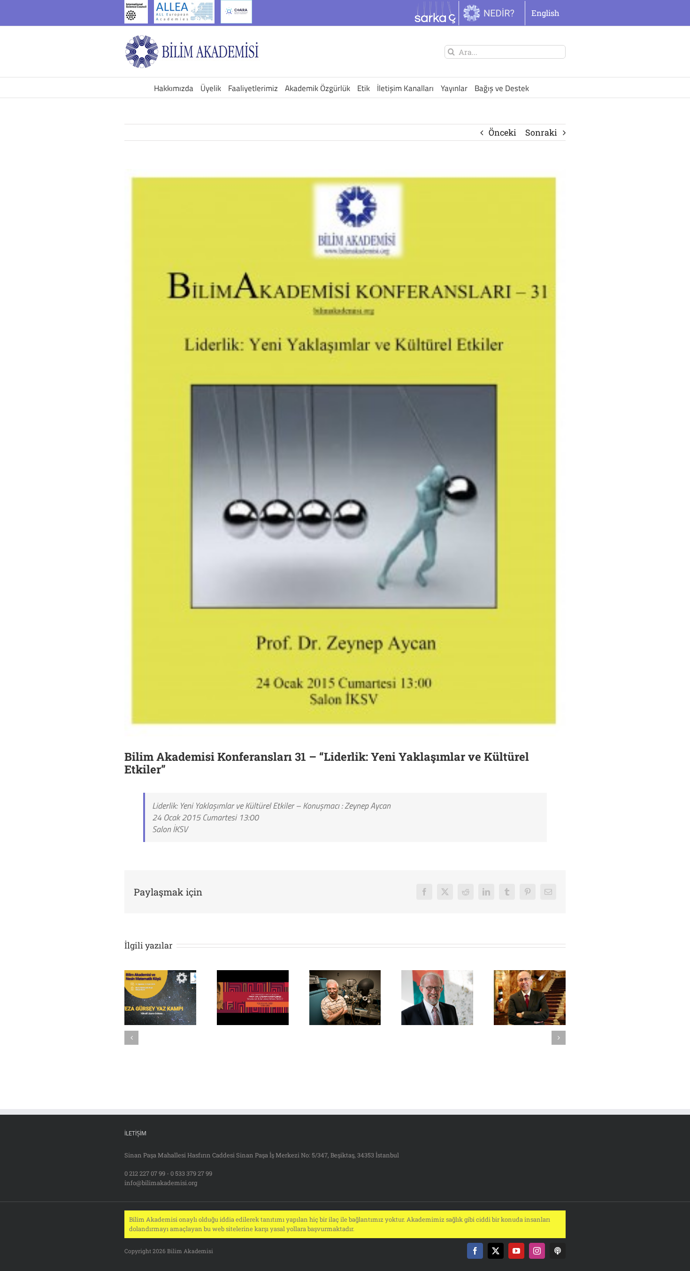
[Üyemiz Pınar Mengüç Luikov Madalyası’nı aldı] (437, 975)
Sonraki (541, 132)
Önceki (502, 132)
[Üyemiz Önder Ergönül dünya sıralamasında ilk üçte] (530, 975)
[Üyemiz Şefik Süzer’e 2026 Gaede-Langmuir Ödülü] (345, 975)
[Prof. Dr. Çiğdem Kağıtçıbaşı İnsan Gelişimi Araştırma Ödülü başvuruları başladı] (253, 975)
